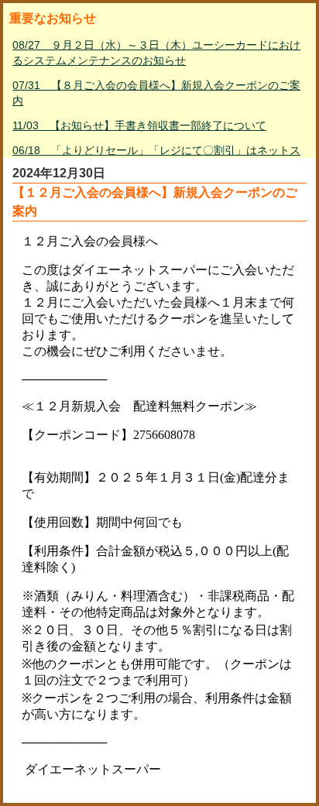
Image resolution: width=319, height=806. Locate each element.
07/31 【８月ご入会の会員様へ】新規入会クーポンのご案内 (156, 93)
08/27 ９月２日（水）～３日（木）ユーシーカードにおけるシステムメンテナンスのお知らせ (156, 53)
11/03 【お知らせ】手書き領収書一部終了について (139, 125)
